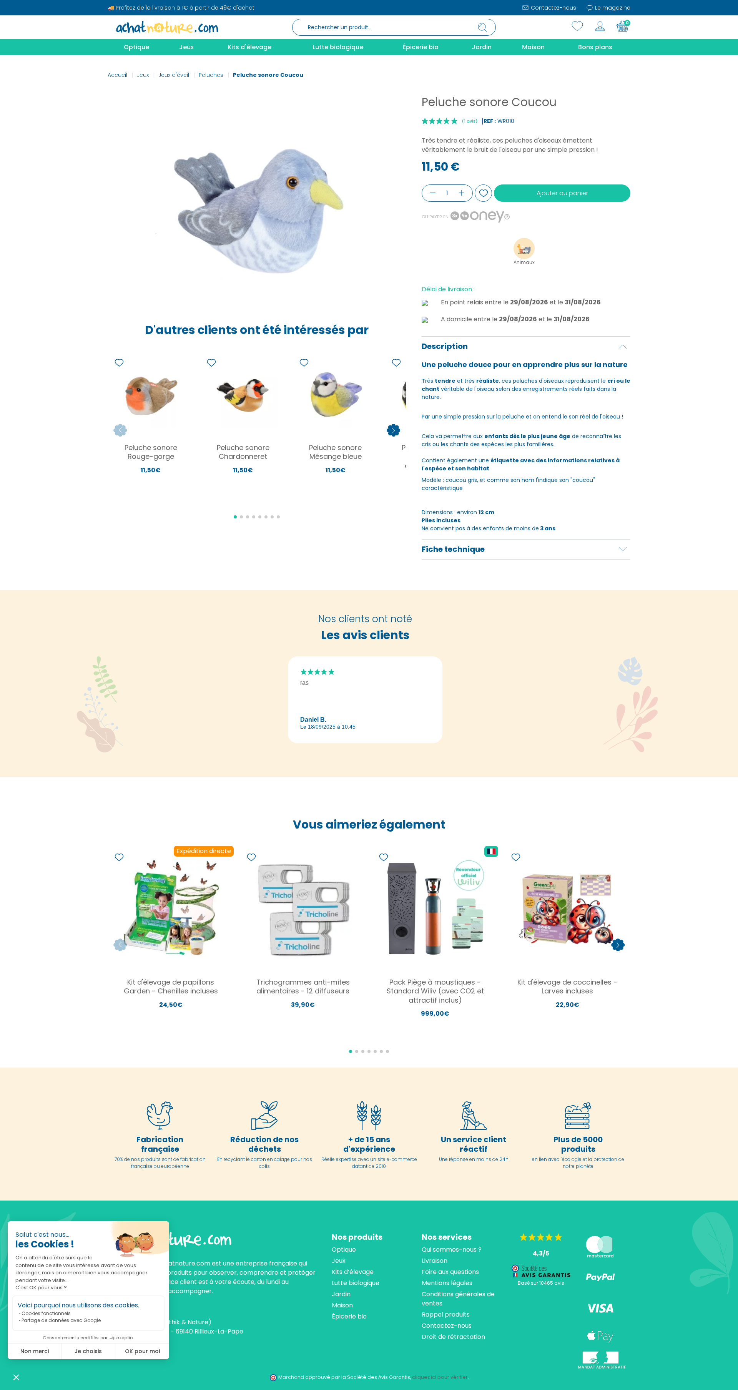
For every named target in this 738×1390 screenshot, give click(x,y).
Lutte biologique (355, 1283)
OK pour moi (142, 1351)
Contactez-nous (552, 8)
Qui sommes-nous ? (452, 1249)
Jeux (339, 1260)
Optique (344, 1249)
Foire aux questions (450, 1271)
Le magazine (611, 8)
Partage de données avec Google (61, 1320)
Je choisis (88, 1351)
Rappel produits (446, 1314)
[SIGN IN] (600, 26)
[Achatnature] (167, 27)
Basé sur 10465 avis (541, 1283)
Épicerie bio (349, 1316)
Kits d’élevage (353, 1271)
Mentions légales (447, 1283)
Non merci (34, 1351)
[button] (16, 1377)
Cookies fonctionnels (46, 1313)
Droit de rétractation (453, 1336)
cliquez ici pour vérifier (440, 1377)
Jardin (341, 1294)
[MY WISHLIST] (577, 26)
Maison (342, 1305)
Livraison (434, 1260)
